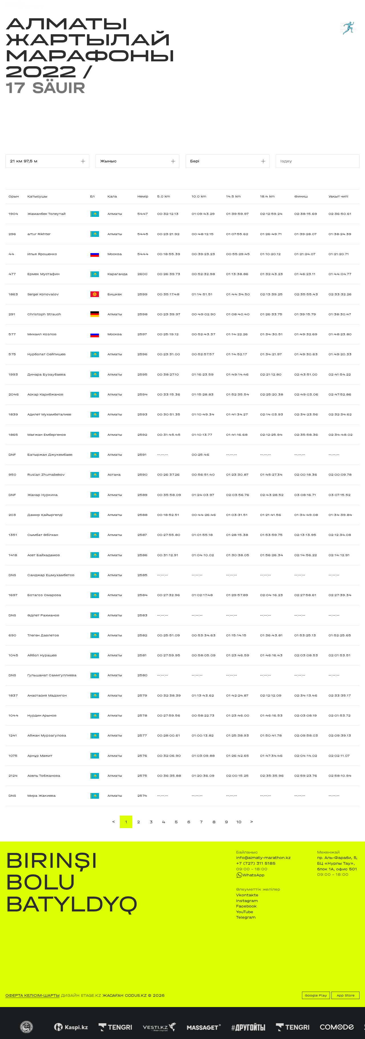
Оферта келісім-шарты (32, 995)
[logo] (23, 5)
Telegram (246, 917)
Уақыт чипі (338, 196)
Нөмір (142, 196)
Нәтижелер (121, 5)
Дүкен (313, 5)
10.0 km (199, 196)
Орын (14, 196)
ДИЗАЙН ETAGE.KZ (81, 995)
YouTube (244, 912)
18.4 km (267, 196)
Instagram (247, 901)
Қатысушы (37, 196)
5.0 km (163, 196)
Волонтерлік (217, 5)
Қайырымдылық (155, 5)
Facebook (246, 906)
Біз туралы (246, 5)
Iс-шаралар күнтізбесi (82, 5)
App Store (345, 995)
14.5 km (233, 196)
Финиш (301, 196)
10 (239, 822)
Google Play (316, 995)
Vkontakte (247, 895)
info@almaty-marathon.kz (263, 858)
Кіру (355, 5)
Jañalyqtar (188, 5)
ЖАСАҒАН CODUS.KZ (124, 995)
